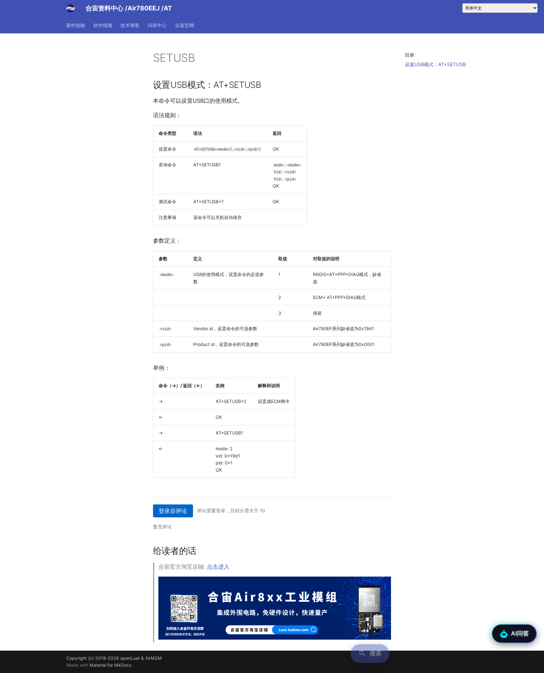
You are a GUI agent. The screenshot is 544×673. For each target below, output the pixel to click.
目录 (409, 55)
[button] (370, 653)
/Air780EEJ (143, 8)
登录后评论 (173, 511)
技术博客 (130, 25)
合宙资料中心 (104, 8)
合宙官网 (184, 25)
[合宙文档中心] (70, 8)
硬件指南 (75, 25)
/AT (166, 8)
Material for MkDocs (110, 665)
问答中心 (157, 25)
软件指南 (103, 25)
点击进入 (218, 566)
